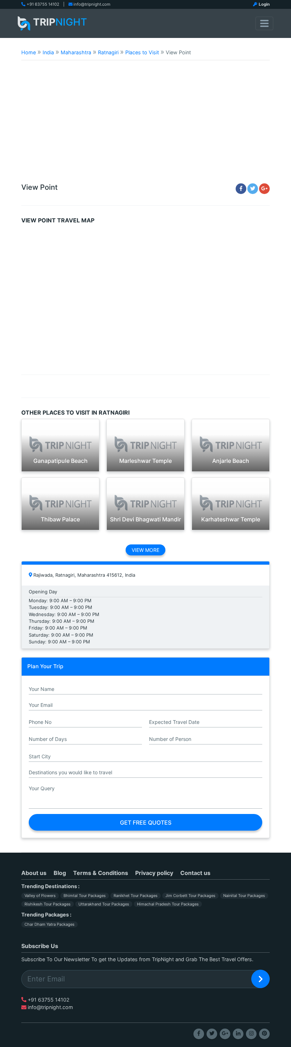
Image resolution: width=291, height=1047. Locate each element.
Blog (60, 872)
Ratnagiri (108, 52)
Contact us (195, 872)
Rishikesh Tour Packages (47, 904)
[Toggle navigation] (264, 23)
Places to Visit (142, 52)
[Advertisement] (145, 124)
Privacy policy (154, 872)
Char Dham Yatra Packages (49, 924)
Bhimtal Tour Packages (85, 895)
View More (145, 550)
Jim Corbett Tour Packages (190, 895)
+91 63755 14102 (43, 4)
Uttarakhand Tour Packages (103, 904)
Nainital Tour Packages (244, 895)
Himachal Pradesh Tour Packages (168, 904)
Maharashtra (76, 52)
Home (28, 52)
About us (33, 872)
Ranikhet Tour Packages (136, 895)
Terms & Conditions (100, 872)
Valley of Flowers (40, 895)
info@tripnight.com (91, 4)
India (48, 52)
